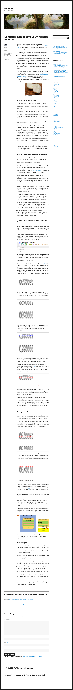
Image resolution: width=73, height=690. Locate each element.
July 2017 (55, 88)
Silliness (55, 129)
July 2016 (55, 101)
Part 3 (29, 487)
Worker (9, 59)
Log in (54, 145)
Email (6, 642)
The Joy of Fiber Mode (38, 170)
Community (55, 115)
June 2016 (55, 102)
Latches (54, 123)
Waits (54, 137)
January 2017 (55, 94)
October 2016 (55, 97)
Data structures (56, 117)
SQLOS (9, 50)
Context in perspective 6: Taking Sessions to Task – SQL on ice (23, 604)
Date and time (56, 119)
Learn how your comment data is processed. (32, 656)
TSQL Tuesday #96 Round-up (58, 46)
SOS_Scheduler (7, 53)
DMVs (54, 120)
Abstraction (6, 52)
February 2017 (56, 92)
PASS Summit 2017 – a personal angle (60, 52)
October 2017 (55, 85)
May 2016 (55, 103)
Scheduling (55, 128)
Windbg (5, 59)
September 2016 (56, 98)
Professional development (58, 127)
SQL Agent (55, 131)
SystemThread (7, 55)
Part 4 (45, 263)
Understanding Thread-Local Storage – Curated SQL (21, 599)
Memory (55, 126)
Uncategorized (56, 134)
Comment (7, 619)
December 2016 (56, 95)
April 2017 (55, 90)
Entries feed (55, 146)
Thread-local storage (8, 58)
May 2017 (55, 89)
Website (6, 648)
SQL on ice (8, 9)
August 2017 (55, 86)
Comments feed (56, 147)
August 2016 (55, 100)
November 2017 (56, 84)
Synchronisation (56, 133)
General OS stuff (56, 122)
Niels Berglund (41, 549)
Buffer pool (55, 114)
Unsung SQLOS (56, 135)
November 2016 (56, 96)
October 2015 (55, 104)
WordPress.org (56, 148)
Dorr (27, 407)
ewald (5, 47)
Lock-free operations (57, 125)
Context (5, 50)
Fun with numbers (56, 121)
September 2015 (56, 106)
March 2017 (55, 91)
